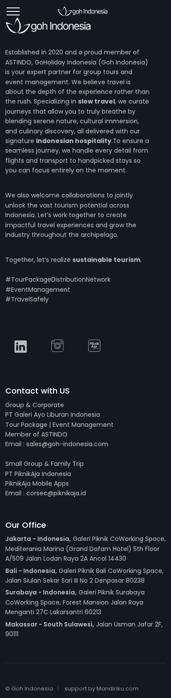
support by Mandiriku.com (101, 688)
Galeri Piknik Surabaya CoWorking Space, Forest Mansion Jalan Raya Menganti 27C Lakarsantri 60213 (75, 602)
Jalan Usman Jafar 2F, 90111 (84, 629)
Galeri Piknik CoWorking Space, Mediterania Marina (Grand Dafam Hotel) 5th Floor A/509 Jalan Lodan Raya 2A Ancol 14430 (85, 548)
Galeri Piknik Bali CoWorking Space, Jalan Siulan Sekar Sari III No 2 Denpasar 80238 (84, 575)
